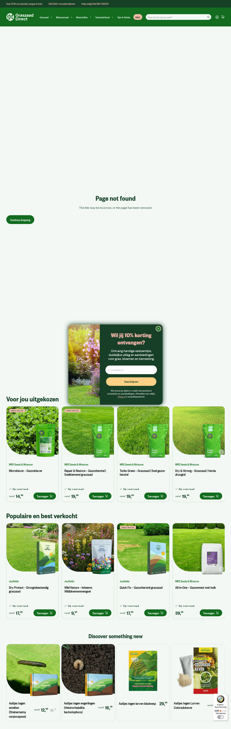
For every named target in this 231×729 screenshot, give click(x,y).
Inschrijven (131, 381)
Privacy (121, 396)
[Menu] (226, 695)
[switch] (220, 717)
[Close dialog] (158, 328)
